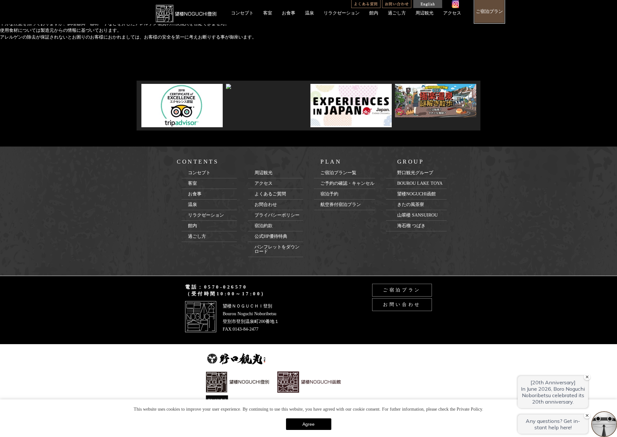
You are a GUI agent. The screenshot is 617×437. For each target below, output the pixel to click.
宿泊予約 (329, 194)
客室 (267, 13)
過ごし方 (397, 13)
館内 (373, 13)
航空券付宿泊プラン (340, 204)
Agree (308, 424)
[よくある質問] (365, 4)
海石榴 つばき (411, 225)
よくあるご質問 (270, 194)
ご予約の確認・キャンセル (347, 183)
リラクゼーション (342, 13)
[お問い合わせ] (396, 4)
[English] (427, 4)
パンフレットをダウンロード (277, 249)
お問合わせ (266, 204)
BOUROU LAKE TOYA (420, 183)
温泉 (309, 13)
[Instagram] (455, 4)
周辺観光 (425, 13)
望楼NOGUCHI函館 (416, 194)
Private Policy (469, 409)
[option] (182, 105)
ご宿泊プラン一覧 (338, 172)
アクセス (452, 13)
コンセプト (242, 13)
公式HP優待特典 (271, 236)
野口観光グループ (415, 172)
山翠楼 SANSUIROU (417, 215)
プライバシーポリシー (277, 215)
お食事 (288, 13)
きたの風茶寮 (410, 204)
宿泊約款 (264, 225)
